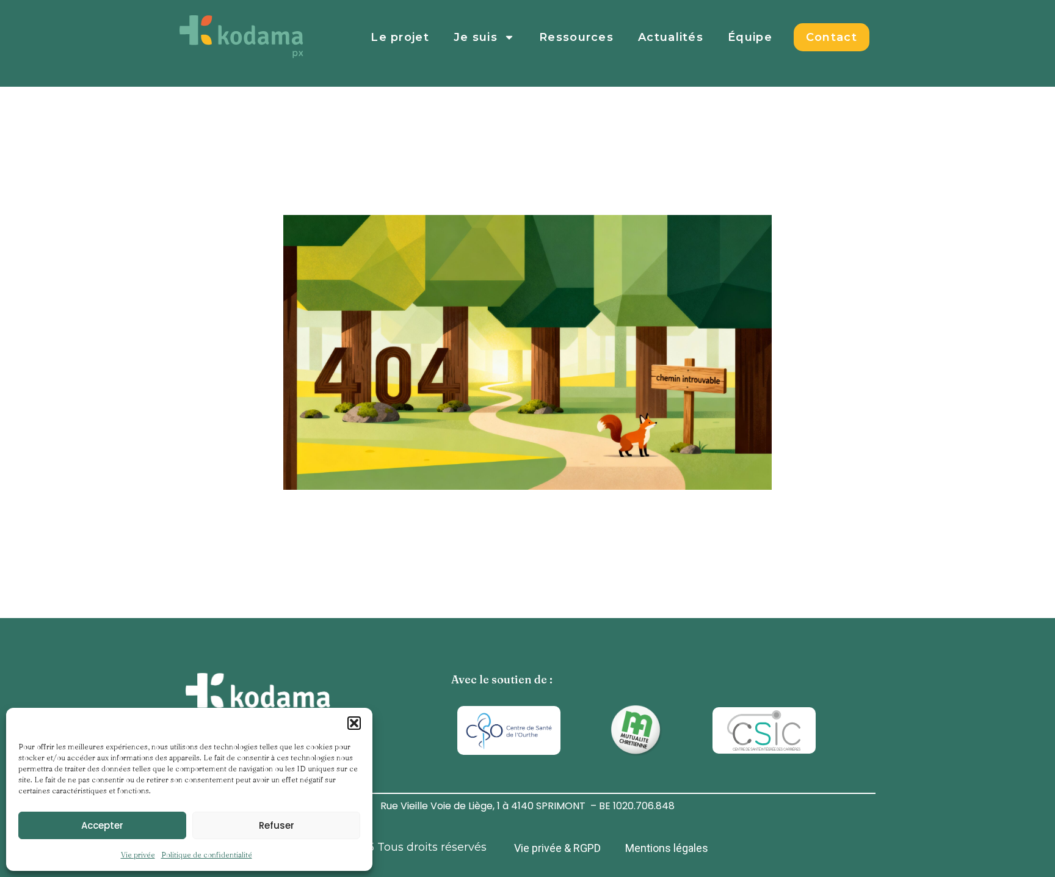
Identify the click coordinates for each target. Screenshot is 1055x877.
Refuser (276, 825)
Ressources (576, 37)
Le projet (400, 37)
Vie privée (138, 854)
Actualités (670, 37)
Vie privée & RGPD (557, 848)
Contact (831, 37)
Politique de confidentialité (206, 854)
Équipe (750, 37)
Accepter (102, 825)
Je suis (476, 37)
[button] (354, 723)
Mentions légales (666, 848)
